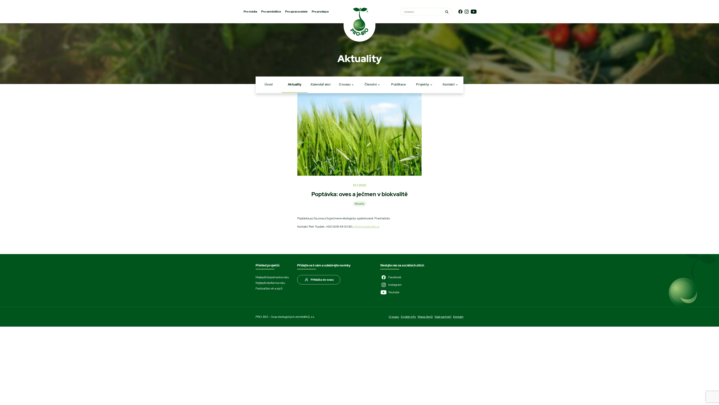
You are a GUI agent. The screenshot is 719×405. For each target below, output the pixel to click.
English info (408, 317)
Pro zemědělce (271, 12)
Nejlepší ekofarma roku (270, 283)
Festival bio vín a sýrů (269, 288)
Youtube (393, 292)
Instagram (395, 285)
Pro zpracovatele (296, 12)
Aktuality (294, 84)
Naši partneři (443, 317)
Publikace (398, 84)
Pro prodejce (320, 12)
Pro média (250, 12)
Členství (371, 84)
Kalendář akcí (320, 84)
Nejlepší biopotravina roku (272, 277)
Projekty (422, 84)
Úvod (269, 84)
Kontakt (449, 84)
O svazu (345, 84)
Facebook (394, 277)
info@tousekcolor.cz (366, 227)
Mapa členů (425, 317)
